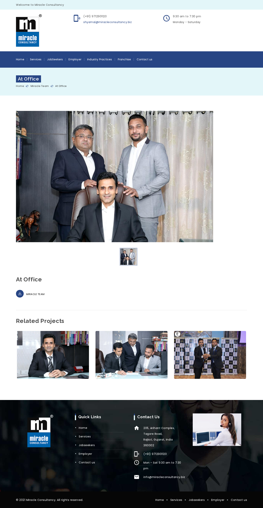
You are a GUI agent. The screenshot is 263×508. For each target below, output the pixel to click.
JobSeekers (55, 59)
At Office (61, 86)
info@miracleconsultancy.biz (164, 477)
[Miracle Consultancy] (29, 30)
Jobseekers (87, 445)
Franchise (124, 59)
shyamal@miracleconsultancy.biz (107, 22)
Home (20, 59)
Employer (75, 59)
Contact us (144, 59)
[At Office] (53, 355)
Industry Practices (99, 59)
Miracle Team (40, 86)
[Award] (210, 355)
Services (36, 59)
